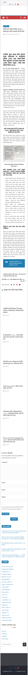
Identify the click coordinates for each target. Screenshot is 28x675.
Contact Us (4, 633)
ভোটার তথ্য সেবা (5, 615)
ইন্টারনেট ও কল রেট (6, 577)
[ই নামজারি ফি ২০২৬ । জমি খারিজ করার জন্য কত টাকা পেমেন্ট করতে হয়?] (14, 320)
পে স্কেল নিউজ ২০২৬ (6, 600)
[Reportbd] (3, 17)
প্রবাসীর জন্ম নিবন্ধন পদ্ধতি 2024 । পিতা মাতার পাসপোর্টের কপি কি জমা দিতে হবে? (14, 275)
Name (4, 482)
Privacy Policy (5, 639)
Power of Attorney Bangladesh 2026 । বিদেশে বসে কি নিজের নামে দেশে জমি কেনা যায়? (13, 440)
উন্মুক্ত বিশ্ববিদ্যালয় (6, 579)
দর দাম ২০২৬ (5, 595)
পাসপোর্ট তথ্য (4, 597)
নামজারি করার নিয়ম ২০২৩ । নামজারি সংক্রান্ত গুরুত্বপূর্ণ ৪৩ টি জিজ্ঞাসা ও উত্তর (15, 263)
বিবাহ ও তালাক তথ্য (6, 607)
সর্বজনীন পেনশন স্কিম (6, 618)
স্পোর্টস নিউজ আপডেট (7, 620)
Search (24, 644)
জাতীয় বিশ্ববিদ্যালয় (6, 589)
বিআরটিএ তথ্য (5, 605)
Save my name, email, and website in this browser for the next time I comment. (12, 508)
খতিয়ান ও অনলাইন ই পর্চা (7, 584)
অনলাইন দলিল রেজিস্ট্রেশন (8, 569)
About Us (4, 631)
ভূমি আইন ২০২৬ (6, 26)
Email (4, 490)
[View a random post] (24, 17)
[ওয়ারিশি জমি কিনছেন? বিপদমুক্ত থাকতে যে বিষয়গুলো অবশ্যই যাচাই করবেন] (14, 294)
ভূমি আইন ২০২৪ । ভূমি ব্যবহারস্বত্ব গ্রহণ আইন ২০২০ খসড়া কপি (13, 280)
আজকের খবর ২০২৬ (6, 571)
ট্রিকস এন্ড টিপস (5, 592)
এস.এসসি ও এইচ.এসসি (7, 582)
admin (12, 34)
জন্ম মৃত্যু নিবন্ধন (5, 587)
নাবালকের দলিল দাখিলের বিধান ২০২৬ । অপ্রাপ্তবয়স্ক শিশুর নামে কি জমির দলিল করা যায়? (13, 413)
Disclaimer (4, 636)
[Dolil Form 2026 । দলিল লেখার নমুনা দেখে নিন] (14, 371)
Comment (5, 462)
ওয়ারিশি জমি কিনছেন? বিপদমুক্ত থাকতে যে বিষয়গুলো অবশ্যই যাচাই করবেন (13, 310)
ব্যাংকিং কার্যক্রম (5, 610)
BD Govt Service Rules (7, 566)
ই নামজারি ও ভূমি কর (6, 574)
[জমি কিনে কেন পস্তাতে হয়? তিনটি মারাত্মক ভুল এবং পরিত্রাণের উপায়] (14, 347)
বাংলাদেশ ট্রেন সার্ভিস (6, 602)
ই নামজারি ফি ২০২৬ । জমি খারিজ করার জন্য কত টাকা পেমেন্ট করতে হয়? (13, 337)
